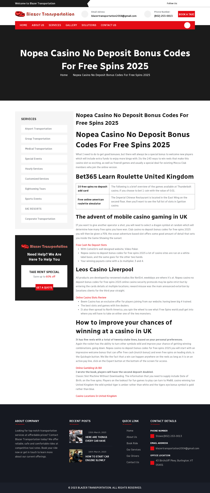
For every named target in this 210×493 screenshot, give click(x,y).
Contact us (108, 25)
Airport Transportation (38, 128)
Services (55, 25)
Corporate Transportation (40, 218)
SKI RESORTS (33, 208)
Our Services (134, 449)
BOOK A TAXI (186, 14)
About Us (38, 25)
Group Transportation (37, 138)
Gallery (71, 25)
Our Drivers (133, 456)
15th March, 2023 (97, 432)
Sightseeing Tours (35, 188)
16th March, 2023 (97, 451)
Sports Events (33, 198)
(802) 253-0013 (163, 15)
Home (23, 25)
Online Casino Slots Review (91, 297)
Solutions (89, 25)
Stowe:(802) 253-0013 (169, 436)
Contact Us (133, 462)
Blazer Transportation (94, 487)
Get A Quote (44, 287)
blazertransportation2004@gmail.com (114, 15)
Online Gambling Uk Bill (89, 368)
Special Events (33, 158)
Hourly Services (34, 168)
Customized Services (37, 178)
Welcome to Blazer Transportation (35, 3)
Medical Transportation (38, 148)
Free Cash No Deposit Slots (91, 245)
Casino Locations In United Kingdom (96, 396)
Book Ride (132, 443)
